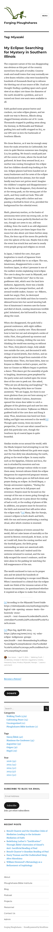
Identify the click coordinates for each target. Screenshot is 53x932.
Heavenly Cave (10, 662)
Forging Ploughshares (20, 23)
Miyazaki (27, 662)
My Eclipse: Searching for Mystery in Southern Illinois (25, 52)
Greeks (40, 660)
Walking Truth (36, 657)
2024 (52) (11, 768)
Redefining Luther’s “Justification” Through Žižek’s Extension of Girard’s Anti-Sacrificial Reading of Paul (25, 844)
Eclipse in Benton (21, 660)
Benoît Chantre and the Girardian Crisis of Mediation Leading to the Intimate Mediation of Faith (27, 834)
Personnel (9, 907)
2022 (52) (11, 775)
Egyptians (33, 660)
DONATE (11, 693)
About (7, 877)
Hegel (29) (12, 751)
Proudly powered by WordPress (36, 927)
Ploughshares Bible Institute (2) (22, 726)
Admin (7, 919)
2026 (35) (11, 761)
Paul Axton (12, 657)
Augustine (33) (14, 744)
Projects (8, 901)
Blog (6, 889)
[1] (47, 419)
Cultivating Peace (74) (17, 719)
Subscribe (11, 805)
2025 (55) (11, 764)
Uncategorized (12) (16, 723)
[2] (22, 512)
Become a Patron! (12, 679)
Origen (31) (12, 747)
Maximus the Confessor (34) (20, 740)
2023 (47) (11, 771)
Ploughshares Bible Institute (18, 883)
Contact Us (9, 913)
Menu (45, 16)
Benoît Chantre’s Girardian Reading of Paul (28, 851)
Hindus (20, 662)
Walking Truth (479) (17, 716)
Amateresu (8, 660)
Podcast (8, 895)
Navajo (34, 662)
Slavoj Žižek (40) (15, 737)
